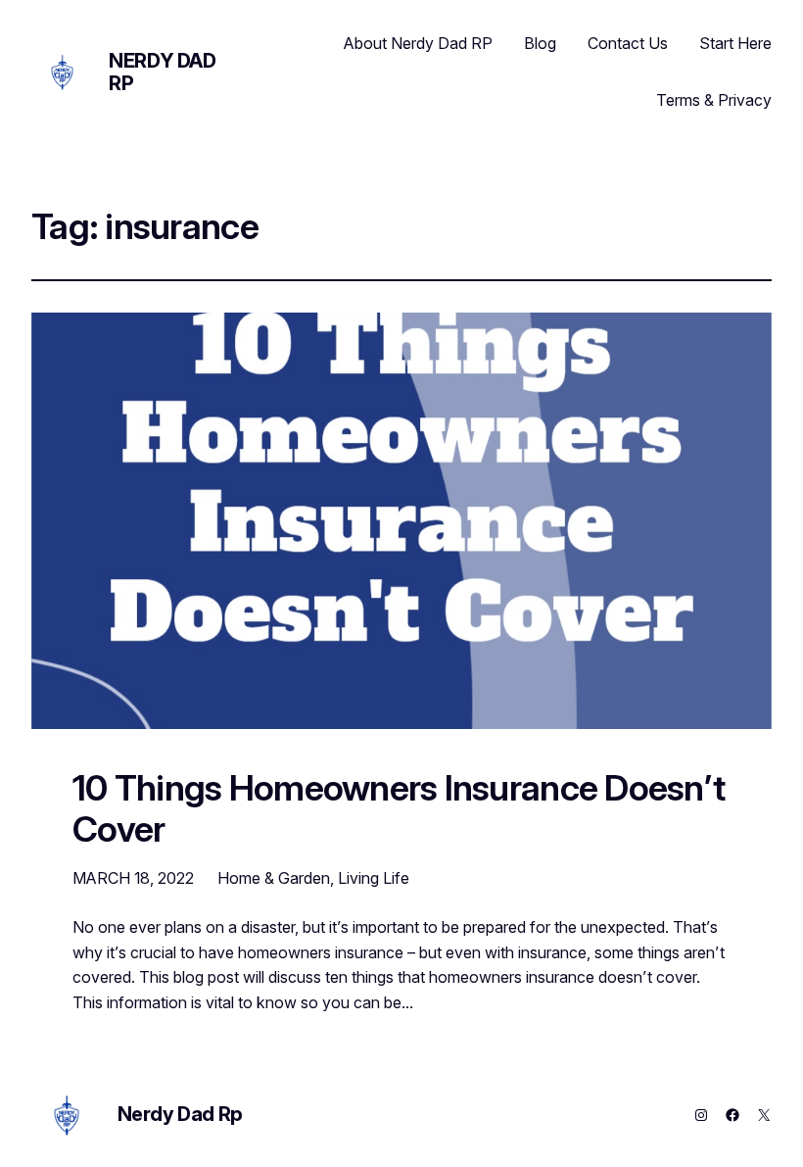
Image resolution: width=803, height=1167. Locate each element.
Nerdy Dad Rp (162, 72)
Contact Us (628, 43)
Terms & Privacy (714, 100)
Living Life (373, 878)
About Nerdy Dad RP (418, 43)
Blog (540, 43)
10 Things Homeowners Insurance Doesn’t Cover (398, 809)
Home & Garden (273, 878)
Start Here (735, 43)
